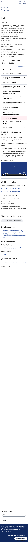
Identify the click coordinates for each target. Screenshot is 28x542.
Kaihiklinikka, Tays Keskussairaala (10, 188)
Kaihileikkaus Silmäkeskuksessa (12, 232)
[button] (14, 515)
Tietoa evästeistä (6, 531)
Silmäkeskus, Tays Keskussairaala (10, 191)
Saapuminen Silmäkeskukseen (11, 230)
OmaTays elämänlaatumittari (12, 220)
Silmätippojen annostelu (10, 234)
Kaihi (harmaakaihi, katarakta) (11, 248)
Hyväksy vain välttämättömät (16, 535)
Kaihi (4, 254)
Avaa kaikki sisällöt (21, 66)
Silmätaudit (6, 7)
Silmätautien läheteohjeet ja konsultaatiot (14, 262)
